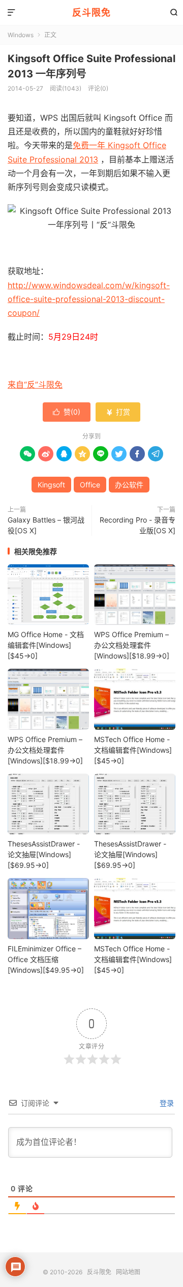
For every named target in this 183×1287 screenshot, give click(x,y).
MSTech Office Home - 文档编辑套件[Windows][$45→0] (133, 750)
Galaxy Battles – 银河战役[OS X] (46, 525)
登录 (166, 1103)
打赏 (118, 411)
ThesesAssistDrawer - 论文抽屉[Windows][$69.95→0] (44, 854)
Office (90, 484)
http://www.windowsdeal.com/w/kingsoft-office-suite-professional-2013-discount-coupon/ (89, 299)
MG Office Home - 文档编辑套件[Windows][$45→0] (46, 645)
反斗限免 (91, 12)
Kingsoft (51, 484)
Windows (21, 35)
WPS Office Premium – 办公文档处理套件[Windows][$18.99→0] (131, 645)
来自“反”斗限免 (35, 384)
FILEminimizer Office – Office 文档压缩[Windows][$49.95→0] (46, 959)
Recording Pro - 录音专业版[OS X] (137, 525)
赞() (66, 411)
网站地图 (128, 1272)
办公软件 (129, 484)
